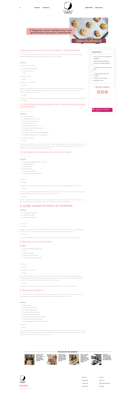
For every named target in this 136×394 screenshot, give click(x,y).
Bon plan (98, 7)
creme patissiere (24, 296)
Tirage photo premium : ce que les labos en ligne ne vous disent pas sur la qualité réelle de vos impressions (107, 357)
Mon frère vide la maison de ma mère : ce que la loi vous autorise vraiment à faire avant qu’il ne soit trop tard (40, 357)
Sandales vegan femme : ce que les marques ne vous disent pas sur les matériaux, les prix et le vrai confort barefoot (62, 357)
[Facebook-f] (20, 386)
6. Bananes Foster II (98, 80)
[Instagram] (27, 386)
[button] (20, 8)
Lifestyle (46, 7)
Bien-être (89, 7)
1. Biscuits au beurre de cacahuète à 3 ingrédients (103, 57)
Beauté (37, 7)
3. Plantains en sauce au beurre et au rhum (103, 68)
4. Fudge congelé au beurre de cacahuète (101, 74)
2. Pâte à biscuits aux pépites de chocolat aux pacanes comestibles (101, 62)
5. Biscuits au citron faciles (100, 78)
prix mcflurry (45, 321)
